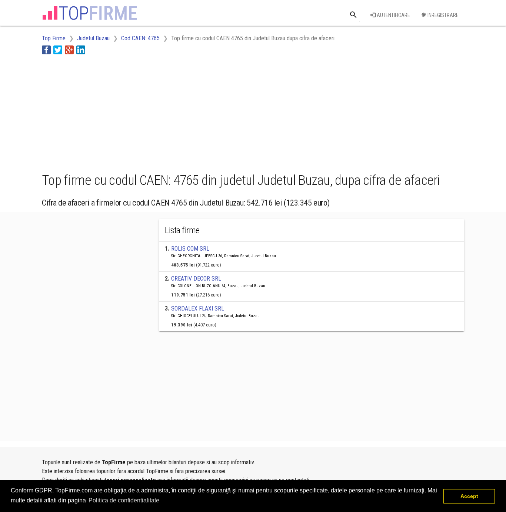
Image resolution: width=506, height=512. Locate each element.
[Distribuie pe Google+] (69, 49)
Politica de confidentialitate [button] (124, 500)
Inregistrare (442, 15)
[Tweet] (57, 49)
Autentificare (393, 15)
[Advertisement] (177, 112)
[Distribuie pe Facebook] (46, 49)
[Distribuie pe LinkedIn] (80, 49)
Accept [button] (469, 496)
